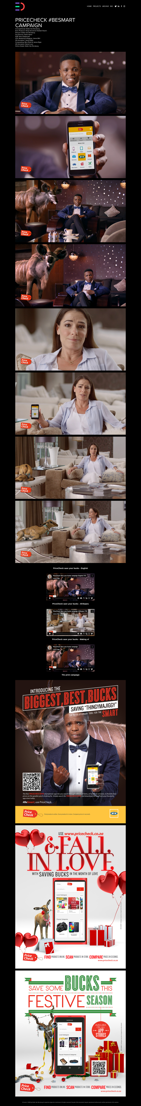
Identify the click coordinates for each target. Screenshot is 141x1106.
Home (89, 6)
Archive (105, 6)
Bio (111, 6)
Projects (97, 6)
